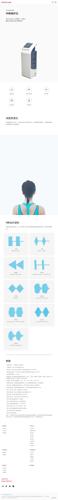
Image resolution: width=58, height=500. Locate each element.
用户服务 (5, 449)
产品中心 (32, 425)
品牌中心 (5, 425)
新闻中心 (5, 465)
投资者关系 (32, 449)
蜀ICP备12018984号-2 (12, 497)
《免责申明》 (53, 497)
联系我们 (32, 465)
